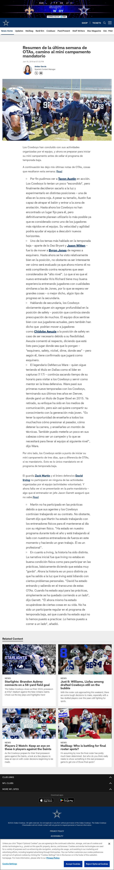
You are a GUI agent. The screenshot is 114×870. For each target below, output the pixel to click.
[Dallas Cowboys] (57, 814)
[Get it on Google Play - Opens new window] (66, 801)
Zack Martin (42, 475)
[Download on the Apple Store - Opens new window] (46, 800)
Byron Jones (57, 250)
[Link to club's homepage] (6, 21)
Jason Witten (76, 245)
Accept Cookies (73, 864)
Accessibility (57, 836)
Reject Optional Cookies (97, 864)
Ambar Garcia (40, 66)
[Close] (109, 843)
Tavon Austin (67, 178)
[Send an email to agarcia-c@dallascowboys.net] (41, 73)
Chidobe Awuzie (45, 331)
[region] (57, 854)
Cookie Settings (9, 864)
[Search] (104, 23)
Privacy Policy (57, 831)
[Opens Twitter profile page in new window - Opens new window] (36, 73)
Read (59, 171)
